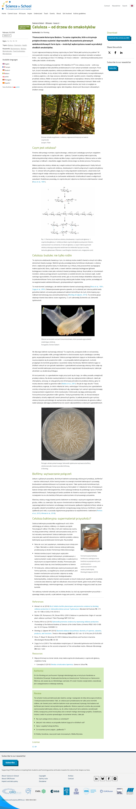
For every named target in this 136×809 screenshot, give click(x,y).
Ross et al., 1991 (39, 181)
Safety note (43, 778)
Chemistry (17, 45)
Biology (10, 45)
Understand (38, 13)
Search (124, 5)
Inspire (29, 13)
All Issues (22, 13)
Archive (70, 775)
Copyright (42, 775)
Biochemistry (15, 48)
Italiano (6, 73)
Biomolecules (7, 51)
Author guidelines (79, 13)
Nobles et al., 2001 (68, 383)
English (6, 64)
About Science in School (10, 775)
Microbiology (7, 53)
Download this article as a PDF (118, 38)
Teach (46, 13)
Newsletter (116, 5)
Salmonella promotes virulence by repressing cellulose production (75, 621)
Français (7, 67)
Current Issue (12, 13)
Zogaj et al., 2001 (38, 289)
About (59, 13)
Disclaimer (42, 781)
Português (7, 80)
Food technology (19, 51)
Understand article (24, 27)
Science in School (38, 23)
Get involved (67, 13)
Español (7, 83)
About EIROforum (8, 778)
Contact (107, 5)
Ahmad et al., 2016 (48, 513)
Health (24, 45)
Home (4, 13)
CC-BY (34, 746)
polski (6, 76)
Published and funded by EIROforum (13, 800)
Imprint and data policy (10, 781)
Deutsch (7, 70)
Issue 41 (56, 23)
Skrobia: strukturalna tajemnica (62, 664)
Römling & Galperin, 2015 (78, 295)
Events (52, 13)
